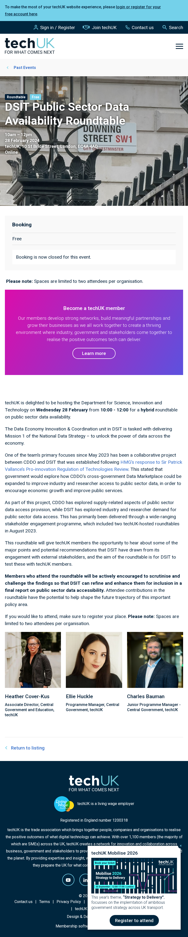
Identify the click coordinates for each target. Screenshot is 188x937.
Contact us (143, 27)
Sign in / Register (57, 27)
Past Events (25, 67)
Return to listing (28, 748)
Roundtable (16, 97)
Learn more (94, 353)
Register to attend (134, 920)
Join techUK (104, 27)
